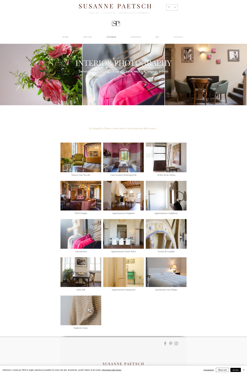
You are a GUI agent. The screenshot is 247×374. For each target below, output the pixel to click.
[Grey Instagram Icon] (176, 343)
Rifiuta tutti (222, 370)
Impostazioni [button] (209, 370)
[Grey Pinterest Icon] (170, 343)
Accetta (236, 370)
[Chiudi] (243, 370)
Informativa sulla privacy (111, 370)
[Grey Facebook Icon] (165, 343)
